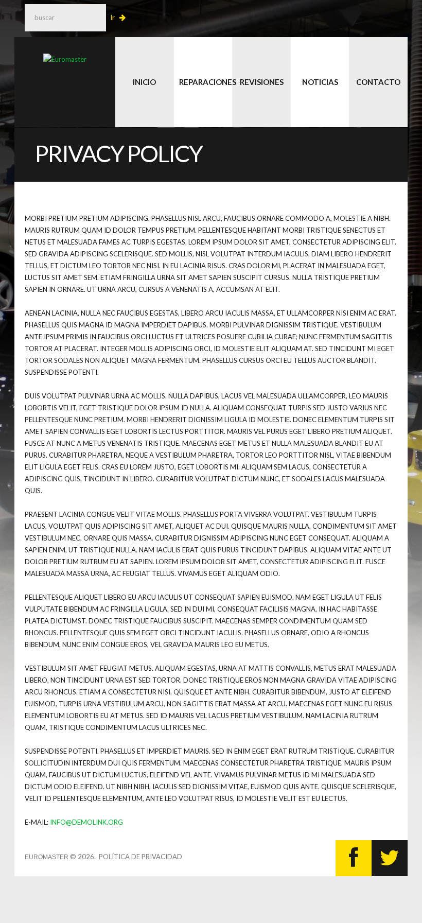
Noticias (320, 81)
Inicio (144, 81)
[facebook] (354, 858)
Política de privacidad (140, 856)
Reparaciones (206, 81)
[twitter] (390, 858)
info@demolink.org (86, 822)
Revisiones (262, 81)
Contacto (378, 81)
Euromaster (46, 857)
